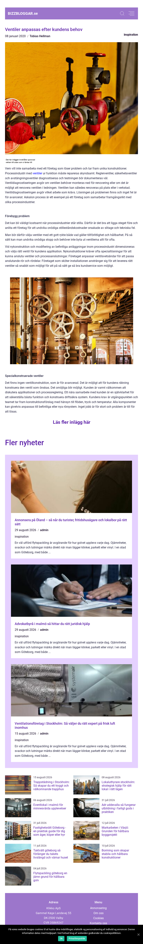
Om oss (98, 913)
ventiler (37, 173)
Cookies (98, 918)
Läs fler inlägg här (71, 422)
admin (44, 530)
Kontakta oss (98, 923)
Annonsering (98, 908)
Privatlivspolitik (77, 938)
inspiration (131, 34)
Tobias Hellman (40, 36)
